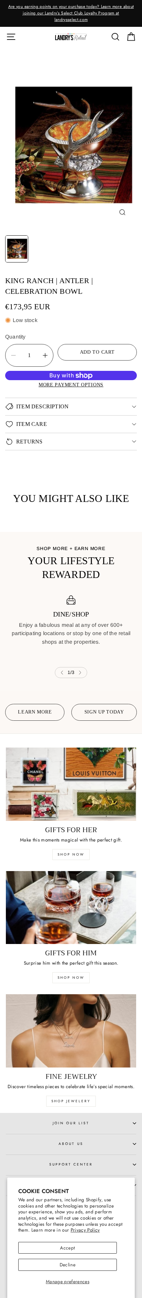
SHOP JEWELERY (71, 1101)
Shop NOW (71, 977)
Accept (67, 1247)
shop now (71, 854)
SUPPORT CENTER (71, 1164)
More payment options (71, 384)
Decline (67, 1264)
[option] (71, 13)
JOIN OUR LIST (71, 1123)
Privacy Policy (85, 1229)
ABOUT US (71, 1143)
